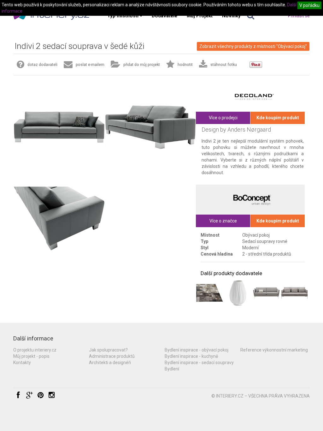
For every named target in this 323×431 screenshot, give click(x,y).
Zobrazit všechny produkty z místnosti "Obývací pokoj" (253, 46)
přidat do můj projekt (141, 64)
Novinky (231, 16)
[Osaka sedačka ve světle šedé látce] (266, 293)
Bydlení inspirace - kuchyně (191, 356)
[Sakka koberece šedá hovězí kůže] (209, 293)
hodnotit (185, 64)
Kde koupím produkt (277, 117)
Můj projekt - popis (31, 356)
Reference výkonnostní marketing (274, 349)
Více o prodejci (223, 117)
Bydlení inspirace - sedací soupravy (199, 362)
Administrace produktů (112, 356)
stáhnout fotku (223, 64)
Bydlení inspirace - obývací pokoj (196, 349)
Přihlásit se (299, 15)
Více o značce (223, 220)
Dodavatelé (164, 16)
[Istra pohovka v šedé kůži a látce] (294, 293)
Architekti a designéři (110, 362)
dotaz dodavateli (42, 64)
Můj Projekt (200, 16)
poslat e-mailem (90, 64)
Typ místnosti (122, 16)
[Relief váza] (238, 293)
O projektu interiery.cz (34, 349)
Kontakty (22, 362)
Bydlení (172, 368)
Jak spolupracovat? (108, 349)
